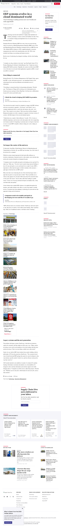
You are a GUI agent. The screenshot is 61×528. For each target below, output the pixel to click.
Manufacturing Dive (46, 494)
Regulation (45, 6)
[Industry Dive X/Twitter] (10, 496)
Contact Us (18, 498)
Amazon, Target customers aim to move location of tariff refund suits (51, 180)
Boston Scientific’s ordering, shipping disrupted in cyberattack (53, 74)
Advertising (31, 494)
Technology (19, 6)
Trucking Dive (45, 498)
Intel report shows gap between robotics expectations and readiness (52, 461)
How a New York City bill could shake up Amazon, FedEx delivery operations (54, 64)
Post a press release (52, 158)
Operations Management (20, 379)
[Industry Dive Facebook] (7, 496)
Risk (14, 6)
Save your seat (8, 522)
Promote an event (51, 213)
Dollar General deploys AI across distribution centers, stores (51, 453)
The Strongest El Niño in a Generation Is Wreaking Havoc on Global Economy (51, 170)
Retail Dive (44, 496)
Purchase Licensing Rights (21, 502)
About (17, 494)
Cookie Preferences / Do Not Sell (31, 523)
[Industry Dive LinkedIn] (4, 496)
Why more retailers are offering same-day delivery (25, 454)
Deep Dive (13, 3)
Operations (24, 6)
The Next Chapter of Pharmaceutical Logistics (52, 90)
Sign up (57, 3)
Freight (40, 6)
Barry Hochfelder (8, 27)
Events (21, 3)
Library (18, 3)
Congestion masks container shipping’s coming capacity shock (50, 187)
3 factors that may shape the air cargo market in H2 (24, 471)
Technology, (11, 379)
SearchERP (44, 500)
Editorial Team (19, 496)
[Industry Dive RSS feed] (13, 496)
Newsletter (18, 500)
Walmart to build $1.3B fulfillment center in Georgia (53, 44)
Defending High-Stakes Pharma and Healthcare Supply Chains (52, 111)
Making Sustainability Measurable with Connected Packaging (49, 233)
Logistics (36, 6)
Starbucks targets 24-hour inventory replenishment (54, 53)
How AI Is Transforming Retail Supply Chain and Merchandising (52, 99)
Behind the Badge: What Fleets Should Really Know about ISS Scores (51, 224)
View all (45, 117)
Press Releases (27, 3)
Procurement (30, 6)
